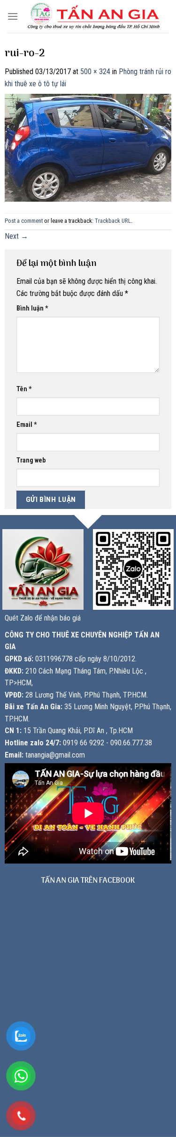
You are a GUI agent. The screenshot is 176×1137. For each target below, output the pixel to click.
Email (26, 425)
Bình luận (32, 308)
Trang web (31, 460)
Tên (24, 389)
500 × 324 (95, 71)
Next (16, 236)
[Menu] (12, 16)
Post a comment (24, 220)
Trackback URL (113, 220)
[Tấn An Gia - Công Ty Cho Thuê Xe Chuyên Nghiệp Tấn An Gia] (93, 16)
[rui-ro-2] (88, 147)
